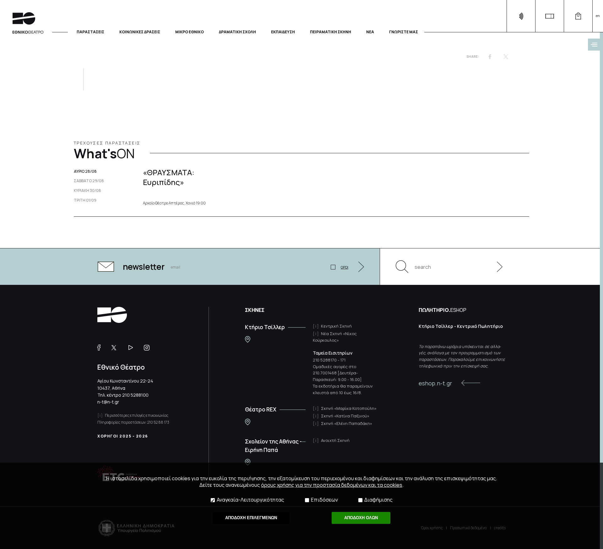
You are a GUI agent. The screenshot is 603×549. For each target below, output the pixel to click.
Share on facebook (490, 56)
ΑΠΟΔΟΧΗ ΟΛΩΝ (361, 517)
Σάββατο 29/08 (89, 180)
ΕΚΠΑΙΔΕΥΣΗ (283, 31)
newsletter (144, 266)
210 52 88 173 (158, 422)
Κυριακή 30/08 (87, 190)
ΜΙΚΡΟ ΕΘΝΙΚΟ (189, 31)
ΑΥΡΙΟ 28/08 (85, 171)
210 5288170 (325, 360)
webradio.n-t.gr (521, 16)
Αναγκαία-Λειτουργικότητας (250, 500)
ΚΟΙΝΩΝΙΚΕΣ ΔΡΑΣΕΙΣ (139, 31)
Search (402, 266)
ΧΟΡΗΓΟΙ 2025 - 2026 (122, 436)
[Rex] (247, 422)
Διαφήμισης (378, 500)
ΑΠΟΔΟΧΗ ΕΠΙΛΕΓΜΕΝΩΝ (251, 517)
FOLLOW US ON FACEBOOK (101, 347)
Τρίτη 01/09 (85, 200)
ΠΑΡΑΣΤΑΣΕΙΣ (90, 31)
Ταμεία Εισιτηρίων (332, 353)
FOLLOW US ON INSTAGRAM (149, 347)
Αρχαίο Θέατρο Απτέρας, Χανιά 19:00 (174, 203)
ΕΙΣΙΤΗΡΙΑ (549, 16)
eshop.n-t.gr (435, 383)
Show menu (594, 45)
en (598, 15)
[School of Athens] (247, 462)
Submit (496, 266)
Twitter (505, 56)
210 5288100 (135, 395)
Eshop (578, 16)
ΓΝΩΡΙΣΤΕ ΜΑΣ (403, 31)
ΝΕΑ (370, 31)
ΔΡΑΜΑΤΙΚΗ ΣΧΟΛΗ (237, 31)
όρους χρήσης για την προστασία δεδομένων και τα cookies (331, 484)
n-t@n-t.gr (108, 402)
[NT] (247, 339)
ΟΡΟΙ (344, 267)
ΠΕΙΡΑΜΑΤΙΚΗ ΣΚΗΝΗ (330, 31)
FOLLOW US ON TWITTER (116, 347)
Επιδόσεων (324, 500)
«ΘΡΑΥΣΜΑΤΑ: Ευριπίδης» (168, 177)
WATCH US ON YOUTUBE (133, 347)
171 (342, 360)
